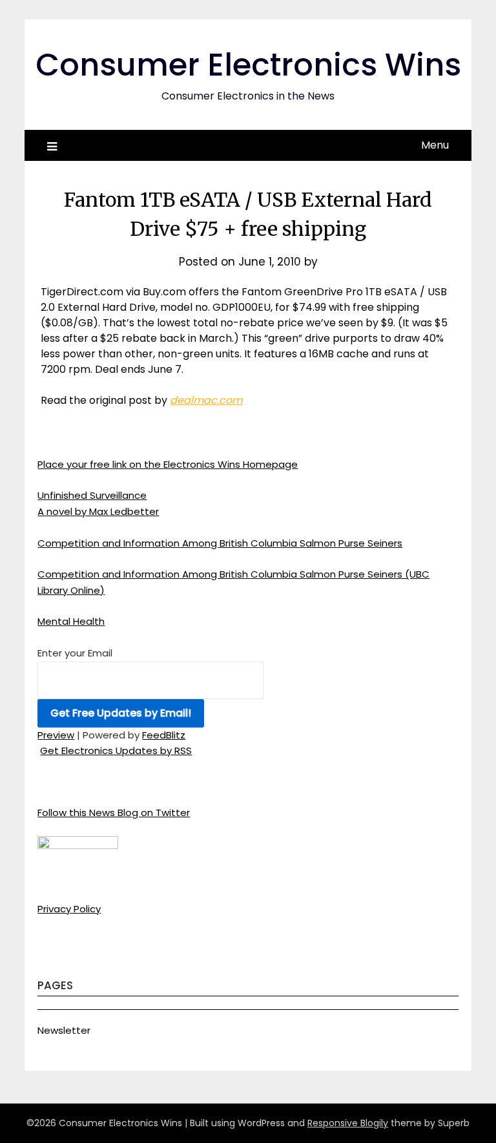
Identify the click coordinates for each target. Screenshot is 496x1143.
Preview (55, 735)
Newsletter (63, 1030)
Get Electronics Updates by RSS (116, 750)
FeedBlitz (163, 735)
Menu (435, 145)
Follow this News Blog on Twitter (113, 812)
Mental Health (71, 621)
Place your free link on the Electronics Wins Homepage (167, 464)
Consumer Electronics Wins (248, 65)
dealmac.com (206, 400)
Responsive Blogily (347, 1123)
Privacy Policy (69, 909)
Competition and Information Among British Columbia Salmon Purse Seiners (219, 543)
